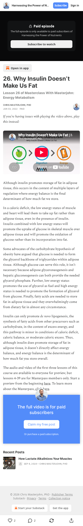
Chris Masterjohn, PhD (17, 105)
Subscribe (61, 5)
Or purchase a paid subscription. (41, 434)
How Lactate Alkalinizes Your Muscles (45, 458)
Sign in (75, 5)
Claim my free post (41, 424)
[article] (41, 463)
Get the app (60, 508)
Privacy (31, 498)
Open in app (20, 68)
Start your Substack (31, 508)
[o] (9, 463)
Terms (42, 498)
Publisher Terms (62, 494)
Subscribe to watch (42, 44)
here (47, 383)
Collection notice (59, 498)
